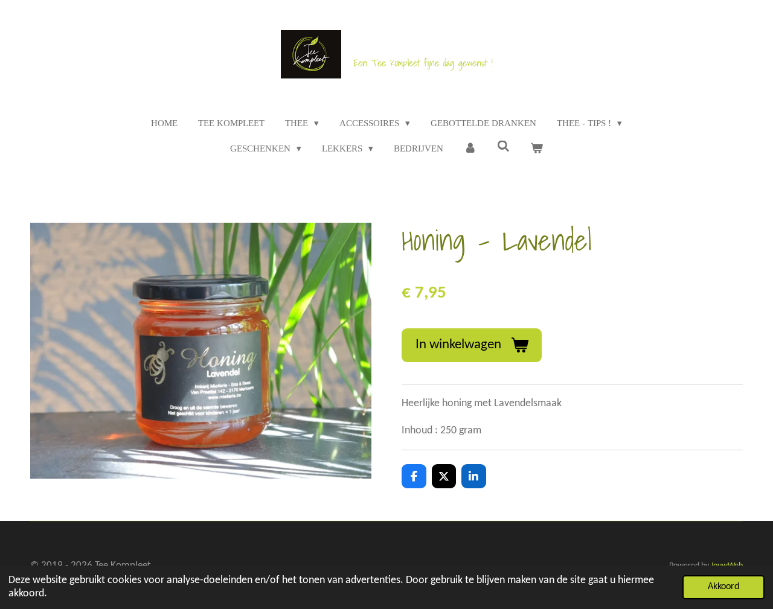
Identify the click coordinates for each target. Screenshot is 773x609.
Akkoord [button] (723, 586)
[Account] (470, 149)
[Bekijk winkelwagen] (536, 149)
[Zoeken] (503, 147)
